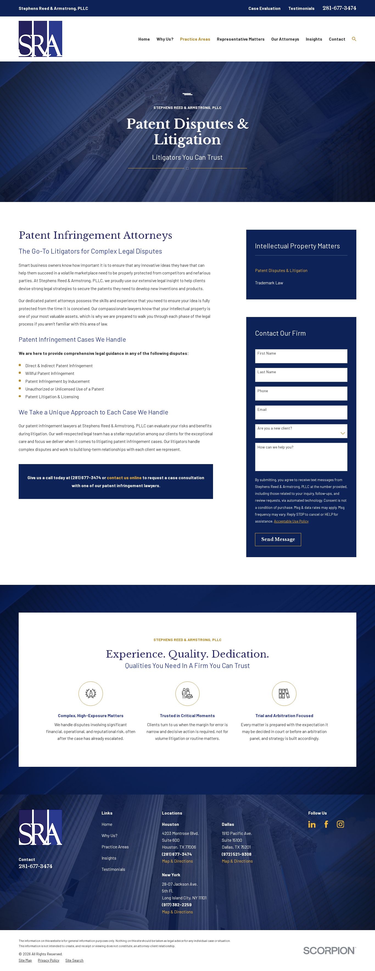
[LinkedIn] (312, 824)
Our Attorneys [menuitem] (285, 38)
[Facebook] (326, 824)
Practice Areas (115, 846)
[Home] (40, 39)
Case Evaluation (264, 8)
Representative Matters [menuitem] (241, 38)
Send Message (278, 539)
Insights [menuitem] (314, 38)
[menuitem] (301, 270)
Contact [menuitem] (337, 38)
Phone (263, 391)
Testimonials (301, 8)
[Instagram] (340, 824)
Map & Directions (177, 860)
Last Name (267, 372)
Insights (109, 857)
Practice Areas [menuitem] (195, 38)
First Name (267, 353)
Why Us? (109, 835)
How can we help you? (275, 447)
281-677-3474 (339, 8)
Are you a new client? (275, 428)
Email (262, 409)
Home (107, 824)
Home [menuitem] (144, 38)
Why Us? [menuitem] (164, 38)
